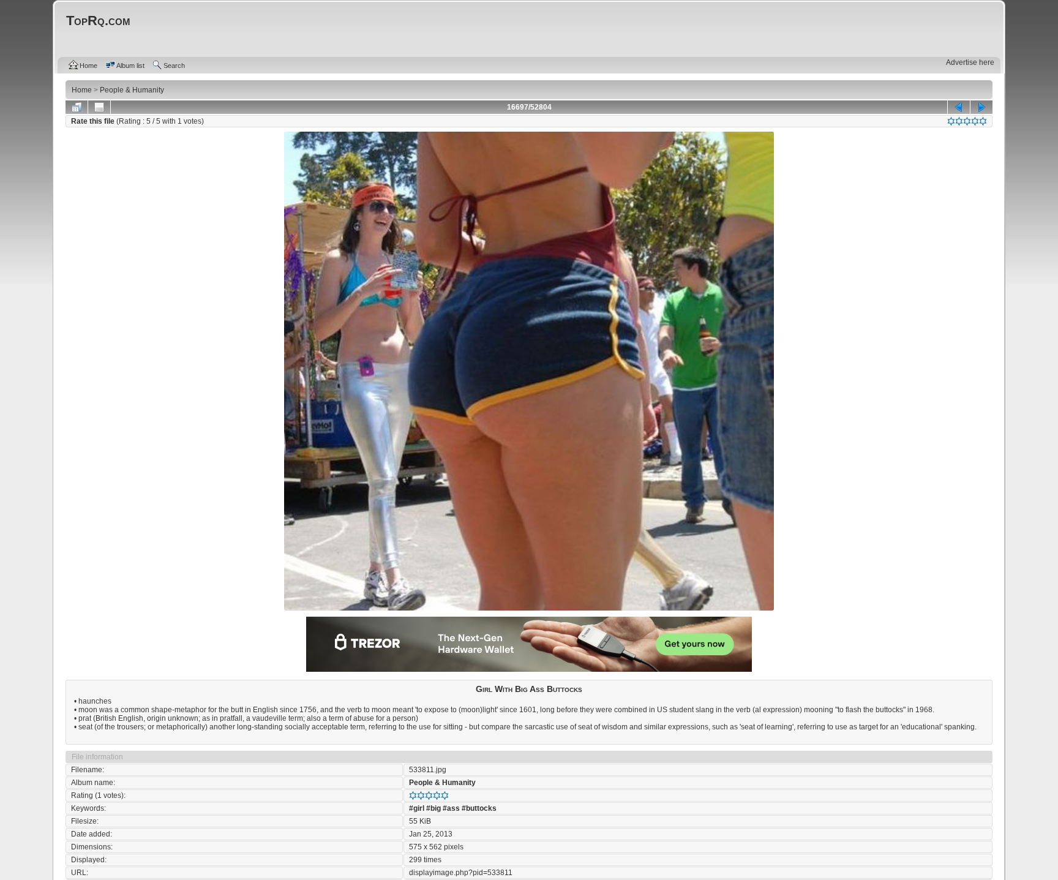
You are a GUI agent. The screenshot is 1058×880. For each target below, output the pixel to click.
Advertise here (970, 62)
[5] (983, 121)
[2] (959, 121)
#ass (451, 808)
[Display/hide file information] (99, 107)
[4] (975, 121)
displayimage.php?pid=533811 (460, 872)
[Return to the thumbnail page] (77, 107)
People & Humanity (442, 782)
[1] (951, 121)
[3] (967, 121)
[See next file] (981, 107)
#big (433, 808)
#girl (416, 808)
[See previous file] (959, 107)
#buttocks (479, 808)
